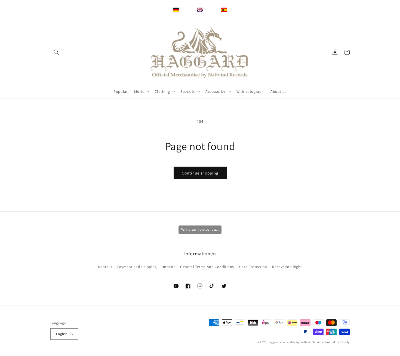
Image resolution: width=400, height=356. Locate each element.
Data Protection (253, 266)
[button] (56, 52)
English (61, 334)
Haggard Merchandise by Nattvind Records (295, 342)
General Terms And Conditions (207, 266)
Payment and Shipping (137, 266)
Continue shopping (200, 173)
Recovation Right (287, 266)
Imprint (168, 266)
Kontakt (105, 266)
